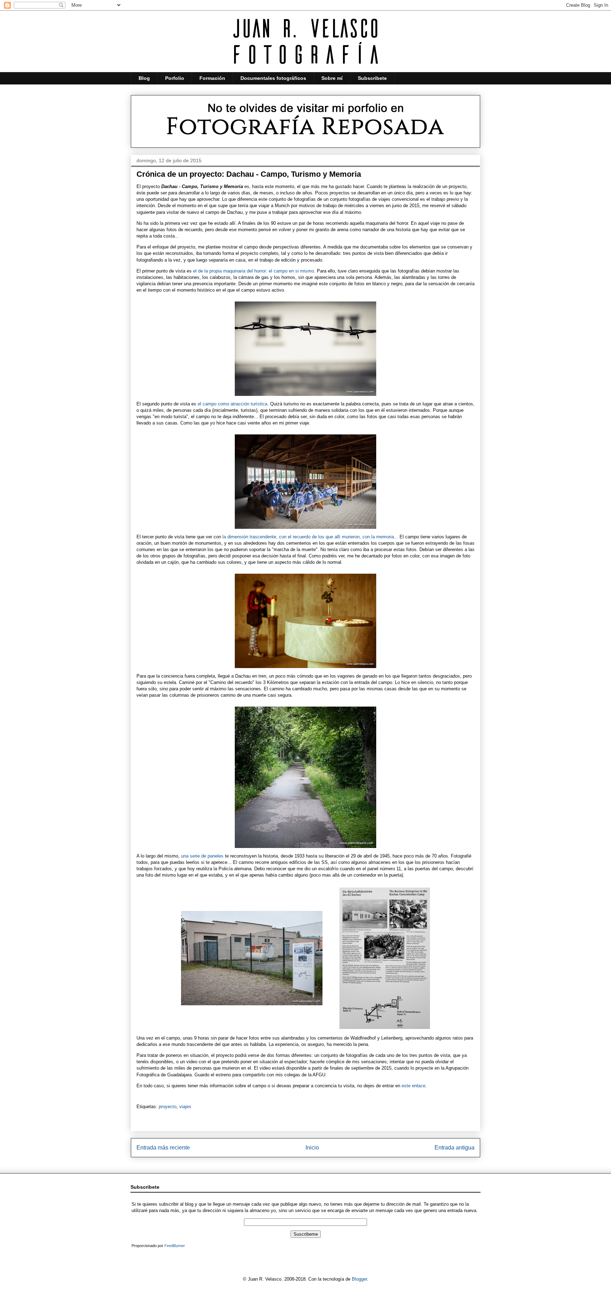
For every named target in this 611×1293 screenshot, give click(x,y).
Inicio (312, 1148)
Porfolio (174, 78)
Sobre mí (332, 78)
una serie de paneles (202, 856)
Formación (212, 78)
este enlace (413, 1085)
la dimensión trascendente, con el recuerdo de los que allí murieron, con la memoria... (310, 536)
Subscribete (372, 78)
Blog (144, 78)
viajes (185, 1106)
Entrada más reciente (163, 1148)
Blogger (359, 1279)
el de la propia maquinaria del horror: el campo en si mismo (253, 271)
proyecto (167, 1106)
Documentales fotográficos (273, 78)
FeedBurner (174, 1246)
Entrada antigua (455, 1148)
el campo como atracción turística (232, 403)
